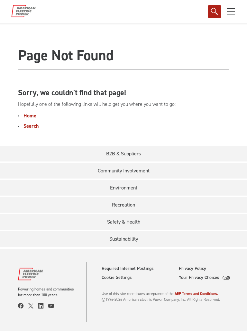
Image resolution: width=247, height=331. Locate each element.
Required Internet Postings (128, 268)
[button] (230, 11)
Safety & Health (123, 221)
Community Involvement (124, 170)
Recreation (123, 204)
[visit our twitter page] (33, 305)
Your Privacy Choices (199, 277)
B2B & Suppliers (123, 153)
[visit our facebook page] (23, 305)
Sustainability (123, 238)
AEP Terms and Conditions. (196, 293)
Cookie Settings (117, 277)
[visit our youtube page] (53, 305)
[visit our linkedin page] (43, 305)
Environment (123, 187)
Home (29, 115)
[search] (214, 11)
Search (31, 126)
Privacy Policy (192, 268)
